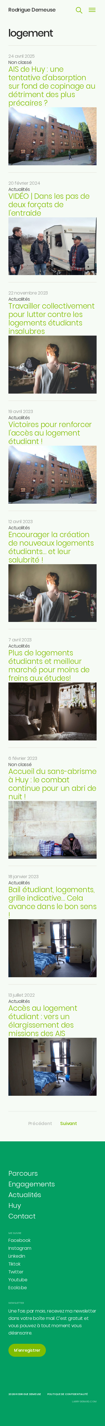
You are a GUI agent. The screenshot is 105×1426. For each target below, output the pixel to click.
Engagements (31, 1184)
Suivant (68, 1123)
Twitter (16, 1272)
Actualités (19, 189)
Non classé (20, 62)
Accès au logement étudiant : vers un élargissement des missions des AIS (42, 1021)
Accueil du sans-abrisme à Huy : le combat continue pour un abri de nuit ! (52, 784)
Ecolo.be (17, 1287)
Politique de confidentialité (67, 1394)
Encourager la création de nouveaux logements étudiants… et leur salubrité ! (51, 547)
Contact (22, 1216)
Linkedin (16, 1256)
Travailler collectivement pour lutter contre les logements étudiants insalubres (51, 319)
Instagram (19, 1248)
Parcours (23, 1173)
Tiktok (14, 1264)
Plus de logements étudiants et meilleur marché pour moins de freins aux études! (49, 665)
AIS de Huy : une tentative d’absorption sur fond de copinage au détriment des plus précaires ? (51, 86)
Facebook (19, 1240)
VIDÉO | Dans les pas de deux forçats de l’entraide (48, 204)
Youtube (17, 1280)
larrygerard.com (84, 1401)
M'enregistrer (27, 1350)
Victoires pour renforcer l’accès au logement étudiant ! (50, 433)
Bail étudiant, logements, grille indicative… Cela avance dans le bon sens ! (52, 902)
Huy (14, 1205)
